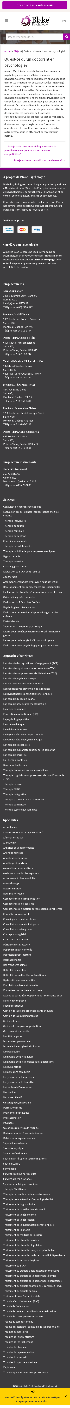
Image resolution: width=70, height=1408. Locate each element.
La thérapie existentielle (17, 744)
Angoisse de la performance (18, 847)
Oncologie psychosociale (17, 1102)
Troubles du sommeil (15, 1357)
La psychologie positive (16, 719)
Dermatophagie (12, 959)
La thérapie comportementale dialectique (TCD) (30, 673)
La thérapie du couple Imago (19, 698)
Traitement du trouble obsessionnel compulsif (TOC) (32, 1285)
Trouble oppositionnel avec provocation (25, 1372)
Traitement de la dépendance (19, 1214)
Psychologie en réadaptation (19, 607)
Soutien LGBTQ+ (12, 1163)
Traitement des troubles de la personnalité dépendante (34, 1255)
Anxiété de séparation (15, 858)
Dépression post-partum (17, 954)
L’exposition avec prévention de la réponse (26, 688)
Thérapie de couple (13, 525)
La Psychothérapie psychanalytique (22, 739)
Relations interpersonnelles (19, 1138)
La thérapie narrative (15, 754)
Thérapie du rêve (12, 784)
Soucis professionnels (15, 1153)
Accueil (8, 51)
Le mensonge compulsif (16, 1071)
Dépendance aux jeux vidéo (17, 949)
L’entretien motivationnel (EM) (20, 714)
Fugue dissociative (13, 1005)
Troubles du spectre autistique (20, 1362)
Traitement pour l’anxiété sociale (21, 1296)
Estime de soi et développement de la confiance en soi (33, 995)
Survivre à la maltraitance (17, 1178)
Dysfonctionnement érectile (19, 980)
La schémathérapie (14, 724)
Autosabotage (11, 883)
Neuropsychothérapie (15, 765)
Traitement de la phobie (16, 1229)
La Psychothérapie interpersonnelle (23, 734)
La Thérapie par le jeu (15, 760)
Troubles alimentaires (15, 1331)
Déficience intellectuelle (17, 944)
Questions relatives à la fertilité (21, 1127)
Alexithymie (10, 842)
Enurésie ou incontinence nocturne (22, 990)
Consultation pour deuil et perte (21, 924)
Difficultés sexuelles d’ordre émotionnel (25, 975)
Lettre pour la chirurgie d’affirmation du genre (28, 640)
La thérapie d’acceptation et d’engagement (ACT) (30, 663)
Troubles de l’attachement (18, 1341)
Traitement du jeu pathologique (21, 1260)
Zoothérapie (10, 576)
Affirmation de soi (13, 837)
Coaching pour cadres (15, 566)
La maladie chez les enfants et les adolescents (29, 1061)
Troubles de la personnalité (18, 1352)
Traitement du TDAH (14, 1265)
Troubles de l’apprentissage (18, 1336)
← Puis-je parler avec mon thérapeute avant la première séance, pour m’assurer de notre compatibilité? (30, 150)
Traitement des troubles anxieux (21, 1240)
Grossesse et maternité (16, 1031)
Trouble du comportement (18, 1321)
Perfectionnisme (12, 1107)
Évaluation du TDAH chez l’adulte (21, 571)
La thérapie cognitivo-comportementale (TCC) (29, 668)
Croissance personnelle (16, 939)
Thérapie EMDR (11, 789)
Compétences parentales (17, 914)
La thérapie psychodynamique (19, 678)
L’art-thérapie (11, 621)
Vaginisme (9, 1367)
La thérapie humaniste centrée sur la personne (29, 749)
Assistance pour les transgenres (21, 873)
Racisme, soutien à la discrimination (23, 1133)
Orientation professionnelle (19, 597)
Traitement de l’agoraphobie (19, 1204)
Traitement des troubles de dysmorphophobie (29, 1250)
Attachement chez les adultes (20, 878)
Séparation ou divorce (15, 1143)
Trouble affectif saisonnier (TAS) (21, 1301)
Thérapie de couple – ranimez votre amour (26, 1194)
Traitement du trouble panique (20, 1290)
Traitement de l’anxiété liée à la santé (24, 1209)
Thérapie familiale (13, 530)
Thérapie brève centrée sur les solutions (25, 770)
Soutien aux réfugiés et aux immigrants (25, 1158)
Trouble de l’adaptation (16, 1306)
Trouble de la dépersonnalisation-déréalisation (29, 1311)
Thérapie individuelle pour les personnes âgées (29, 551)
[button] (66, 1396)
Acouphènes (10, 827)
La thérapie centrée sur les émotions (23, 683)
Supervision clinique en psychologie (22, 626)
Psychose (8, 1122)
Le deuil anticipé (12, 1066)
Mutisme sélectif (12, 1097)
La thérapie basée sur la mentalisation (24, 703)
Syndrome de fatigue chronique (20, 1184)
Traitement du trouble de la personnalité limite (29, 1275)
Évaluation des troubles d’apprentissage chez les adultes (34, 592)
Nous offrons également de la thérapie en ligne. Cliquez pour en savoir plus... (33, 1399)
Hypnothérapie (11, 556)
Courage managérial (14, 934)
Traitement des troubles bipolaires (22, 1245)
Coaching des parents (15, 541)
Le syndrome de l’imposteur (18, 1077)
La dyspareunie (11, 1051)
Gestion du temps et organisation (22, 1026)
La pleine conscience (14, 709)
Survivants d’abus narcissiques (19, 1173)
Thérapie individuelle (14, 520)
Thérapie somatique (14, 804)
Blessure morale (12, 888)
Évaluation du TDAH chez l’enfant (21, 602)
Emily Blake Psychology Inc (30, 1386)
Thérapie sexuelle (13, 561)
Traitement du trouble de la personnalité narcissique (32, 1280)
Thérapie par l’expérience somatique (23, 799)
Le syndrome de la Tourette (18, 1082)
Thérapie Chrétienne (14, 1189)
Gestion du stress (12, 1021)
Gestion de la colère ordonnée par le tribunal (28, 1010)
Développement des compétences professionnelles (31, 586)
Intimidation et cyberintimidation (22, 1046)
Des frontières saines (15, 964)
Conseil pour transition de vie (19, 919)
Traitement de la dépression (19, 1219)
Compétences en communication (21, 898)
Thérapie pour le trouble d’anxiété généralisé (28, 1199)
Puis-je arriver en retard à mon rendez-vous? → (39, 160)
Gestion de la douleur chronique (20, 1015)
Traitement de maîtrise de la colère (22, 1234)
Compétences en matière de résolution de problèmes (32, 908)
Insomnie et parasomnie (17, 1041)
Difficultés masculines (15, 970)
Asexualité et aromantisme (18, 868)
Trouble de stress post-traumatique (23, 1316)
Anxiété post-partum (15, 863)
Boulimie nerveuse (13, 893)
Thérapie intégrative (14, 794)
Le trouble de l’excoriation (17, 1087)
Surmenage (9, 1168)
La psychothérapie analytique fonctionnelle (27, 693)
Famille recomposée (14, 1000)
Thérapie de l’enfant (14, 536)
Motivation (9, 1092)
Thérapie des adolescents (17, 546)
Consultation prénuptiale (17, 929)
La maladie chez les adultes (18, 1056)
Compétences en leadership (18, 903)
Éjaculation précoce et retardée (20, 985)
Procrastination (12, 1117)
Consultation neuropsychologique (22, 506)
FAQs (16, 51)
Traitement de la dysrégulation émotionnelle (28, 1224)
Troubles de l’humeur (15, 1347)
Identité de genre (12, 1036)
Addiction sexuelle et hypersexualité (23, 832)
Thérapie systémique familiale (20, 809)
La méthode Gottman (15, 729)
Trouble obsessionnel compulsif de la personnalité (31, 1326)
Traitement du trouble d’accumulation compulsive (31, 1270)
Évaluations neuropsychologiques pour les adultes (31, 645)
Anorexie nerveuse (13, 852)
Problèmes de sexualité (16, 1112)
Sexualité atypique (13, 1148)
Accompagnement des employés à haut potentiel (30, 581)
